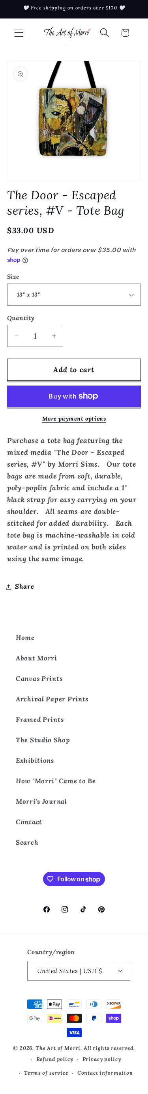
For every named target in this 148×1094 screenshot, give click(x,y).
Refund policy (54, 1059)
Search (27, 842)
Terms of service (46, 1073)
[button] (19, 32)
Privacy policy (101, 1059)
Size (13, 276)
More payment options (74, 418)
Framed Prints (40, 719)
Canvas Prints (39, 678)
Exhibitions (35, 760)
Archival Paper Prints (52, 699)
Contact (29, 822)
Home (25, 637)
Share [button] (24, 586)
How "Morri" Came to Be (56, 781)
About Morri (36, 658)
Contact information (105, 1073)
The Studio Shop (43, 740)
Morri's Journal (41, 801)
